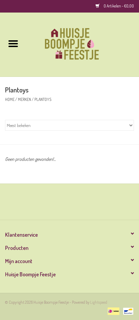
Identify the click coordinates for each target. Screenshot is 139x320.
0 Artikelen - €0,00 (118, 5)
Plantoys (42, 99)
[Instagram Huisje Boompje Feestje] (75, 204)
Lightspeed (98, 302)
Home (10, 99)
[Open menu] (13, 43)
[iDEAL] (112, 310)
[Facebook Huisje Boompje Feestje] (63, 204)
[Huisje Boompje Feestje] (83, 44)
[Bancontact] (127, 310)
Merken (24, 99)
